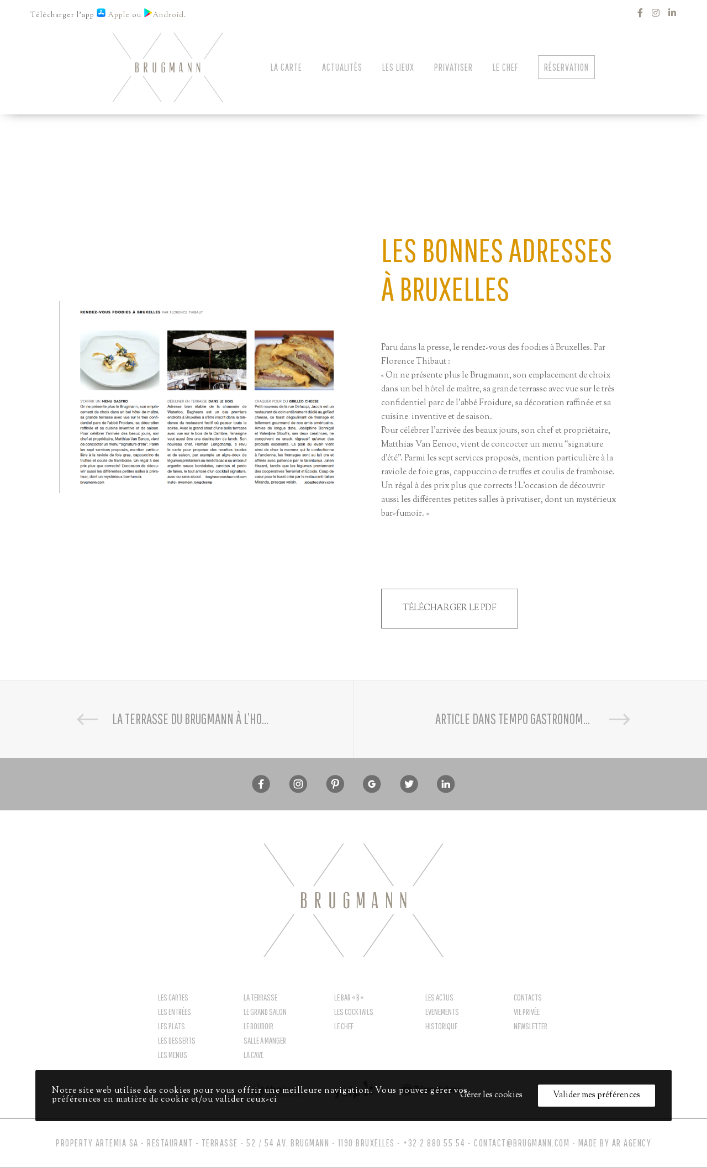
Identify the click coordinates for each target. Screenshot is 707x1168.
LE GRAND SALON (265, 1012)
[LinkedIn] (672, 12)
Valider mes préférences (596, 1095)
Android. (170, 15)
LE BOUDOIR (258, 1026)
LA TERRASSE (260, 997)
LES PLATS (171, 1026)
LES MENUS (172, 1055)
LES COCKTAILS (353, 1012)
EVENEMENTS (442, 1012)
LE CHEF (344, 1026)
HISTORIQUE (441, 1026)
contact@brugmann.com (521, 1143)
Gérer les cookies (491, 1095)
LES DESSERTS (177, 1040)
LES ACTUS (439, 997)
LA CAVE (253, 1055)
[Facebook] (640, 12)
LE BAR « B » (348, 997)
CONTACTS (528, 997)
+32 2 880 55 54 (434, 1143)
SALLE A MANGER (265, 1040)
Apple (117, 15)
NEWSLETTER (530, 1026)
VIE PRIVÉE (527, 1012)
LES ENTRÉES (174, 1012)
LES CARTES (173, 997)
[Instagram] (656, 12)
